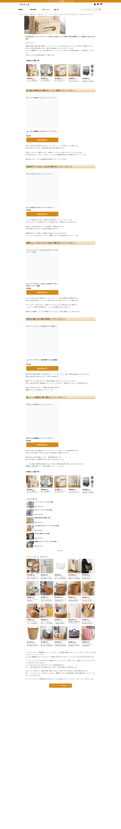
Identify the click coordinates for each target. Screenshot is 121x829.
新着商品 (20, 9)
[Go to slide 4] (43, 126)
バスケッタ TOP (24, 14)
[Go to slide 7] (45, 202)
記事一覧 (56, 9)
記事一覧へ (61, 551)
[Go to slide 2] (41, 126)
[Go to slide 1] (40, 126)
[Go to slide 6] (44, 202)
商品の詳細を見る (42, 140)
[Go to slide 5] (44, 126)
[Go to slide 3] (42, 126)
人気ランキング (46, 9)
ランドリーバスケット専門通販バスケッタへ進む (59, 686)
